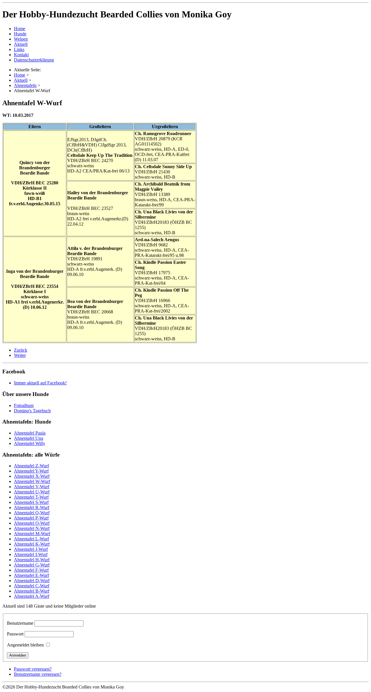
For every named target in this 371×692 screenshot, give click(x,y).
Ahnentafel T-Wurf (31, 497)
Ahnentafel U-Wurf (32, 491)
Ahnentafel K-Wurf (32, 544)
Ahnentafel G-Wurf (32, 564)
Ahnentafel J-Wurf (31, 549)
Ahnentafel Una (28, 438)
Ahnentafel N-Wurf (32, 528)
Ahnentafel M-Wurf (32, 533)
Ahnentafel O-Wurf (32, 523)
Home (19, 28)
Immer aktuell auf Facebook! (40, 382)
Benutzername (20, 623)
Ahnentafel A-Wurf (31, 596)
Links (19, 49)
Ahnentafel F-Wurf (31, 570)
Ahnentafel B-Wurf (31, 591)
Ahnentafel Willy (29, 443)
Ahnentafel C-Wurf (31, 585)
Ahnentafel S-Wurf (31, 502)
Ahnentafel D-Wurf (32, 580)
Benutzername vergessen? (37, 674)
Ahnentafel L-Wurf (31, 538)
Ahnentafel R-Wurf (31, 507)
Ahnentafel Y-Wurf (31, 470)
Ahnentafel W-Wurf (32, 481)
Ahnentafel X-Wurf (32, 476)
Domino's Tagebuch (32, 410)
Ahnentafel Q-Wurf (32, 512)
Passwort (15, 633)
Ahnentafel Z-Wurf (31, 465)
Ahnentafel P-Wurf (31, 517)
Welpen (21, 39)
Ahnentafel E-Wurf (31, 575)
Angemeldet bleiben (25, 644)
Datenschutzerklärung (34, 59)
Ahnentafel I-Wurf (31, 554)
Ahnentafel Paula (30, 433)
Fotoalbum (24, 405)
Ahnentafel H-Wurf (32, 559)
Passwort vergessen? (33, 668)
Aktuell (21, 44)
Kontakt (21, 54)
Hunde (20, 33)
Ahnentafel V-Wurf (31, 486)
